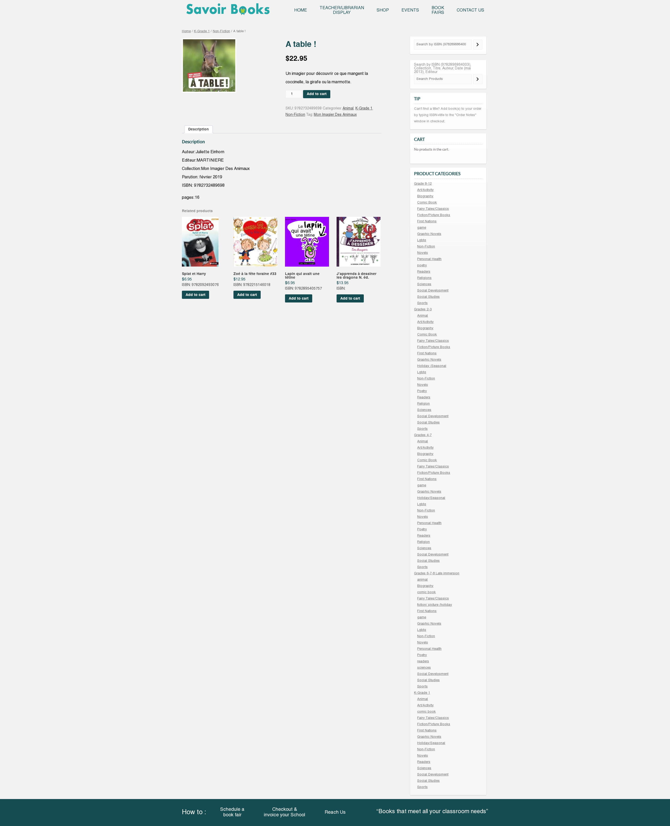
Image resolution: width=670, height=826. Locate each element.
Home (300, 10)
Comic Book (427, 202)
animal (422, 579)
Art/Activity (425, 190)
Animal (348, 108)
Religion (423, 403)
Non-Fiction (221, 31)
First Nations (427, 221)
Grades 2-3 (423, 309)
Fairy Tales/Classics (433, 209)
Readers (423, 271)
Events (410, 10)
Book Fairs (438, 10)
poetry (422, 265)
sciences (424, 667)
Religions (424, 278)
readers (423, 661)
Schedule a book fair (232, 812)
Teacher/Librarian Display (342, 10)
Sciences (424, 284)
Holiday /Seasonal (431, 366)
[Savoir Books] (228, 11)
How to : (194, 813)
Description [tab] (198, 129)
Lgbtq (421, 240)
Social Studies (428, 297)
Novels (422, 253)
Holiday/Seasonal (431, 498)
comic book (426, 592)
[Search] (477, 44)
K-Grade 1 (202, 31)
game (421, 227)
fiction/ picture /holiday (434, 605)
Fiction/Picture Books (433, 215)
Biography (425, 196)
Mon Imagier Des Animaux (335, 115)
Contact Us (470, 10)
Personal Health (429, 259)
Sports (422, 303)
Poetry (422, 391)
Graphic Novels (429, 234)
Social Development (432, 290)
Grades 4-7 (423, 435)
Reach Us (335, 812)
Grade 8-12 (423, 183)
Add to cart (317, 94)
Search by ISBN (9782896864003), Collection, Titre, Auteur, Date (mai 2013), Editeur (442, 68)
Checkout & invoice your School (284, 812)
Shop (383, 10)
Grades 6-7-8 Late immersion (436, 573)
